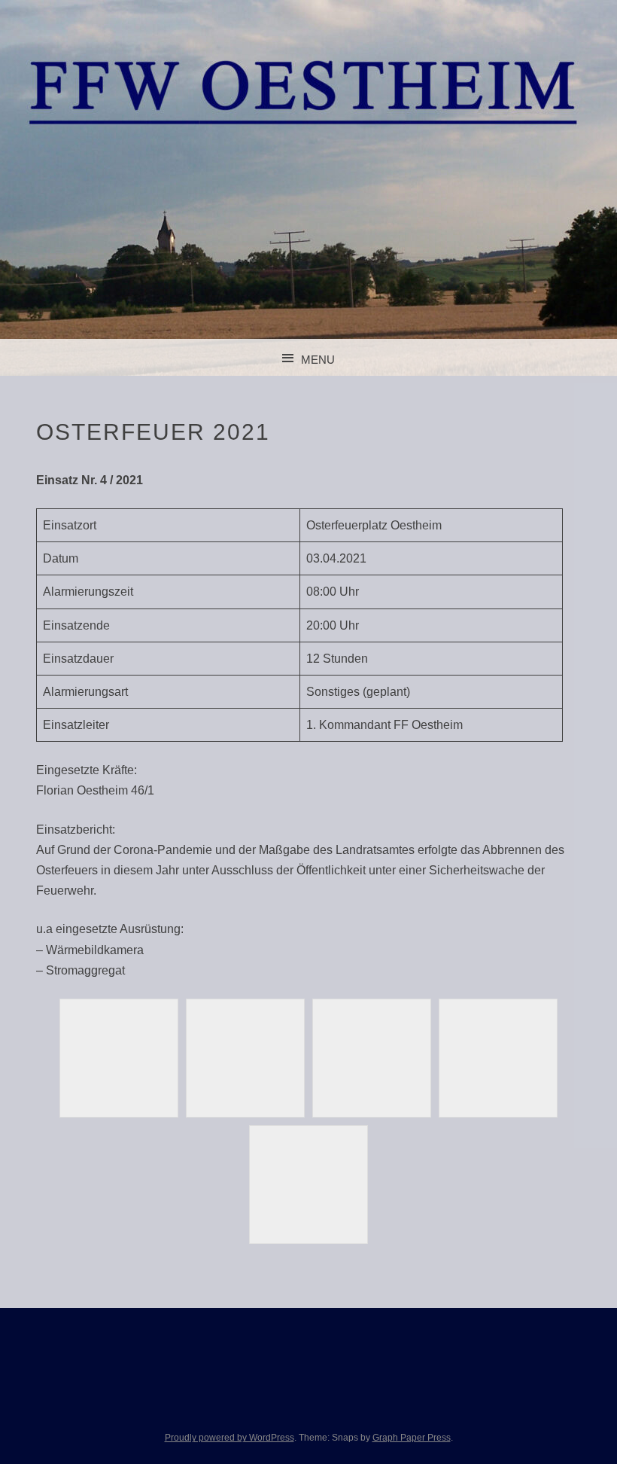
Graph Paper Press (411, 1437)
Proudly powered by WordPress (229, 1437)
